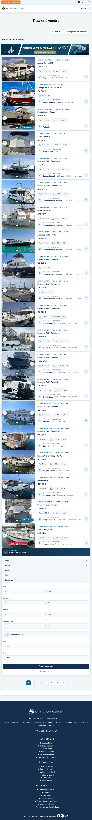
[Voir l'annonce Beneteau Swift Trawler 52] (86, 396)
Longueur (6, 598)
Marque (7, 565)
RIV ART (35, 816)
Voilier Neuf (47, 749)
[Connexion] (88, 2)
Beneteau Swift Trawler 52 (48, 382)
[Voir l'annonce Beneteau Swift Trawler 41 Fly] (86, 199)
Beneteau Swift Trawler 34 (48, 431)
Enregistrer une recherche (77, 32)
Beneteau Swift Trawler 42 (48, 259)
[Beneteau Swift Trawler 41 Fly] (18, 192)
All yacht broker (49, 78)
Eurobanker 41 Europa (46, 112)
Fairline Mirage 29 (44, 529)
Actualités (47, 795)
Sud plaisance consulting (50, 520)
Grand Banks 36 (44, 137)
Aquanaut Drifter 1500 (46, 235)
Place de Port (47, 780)
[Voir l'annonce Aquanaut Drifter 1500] (86, 248)
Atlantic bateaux (49, 102)
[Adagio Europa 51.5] (18, 69)
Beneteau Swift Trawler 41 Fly (49, 186)
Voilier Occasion (47, 751)
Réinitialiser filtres (46, 671)
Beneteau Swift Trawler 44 (48, 161)
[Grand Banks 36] (18, 143)
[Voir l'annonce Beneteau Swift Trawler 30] (86, 322)
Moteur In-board (47, 775)
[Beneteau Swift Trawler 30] (18, 314)
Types (7, 560)
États (6, 575)
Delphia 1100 (42, 480)
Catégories (9, 580)
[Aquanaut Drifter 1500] (18, 241)
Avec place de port (16, 634)
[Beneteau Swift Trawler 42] (18, 265)
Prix (4, 587)
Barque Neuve (47, 766)
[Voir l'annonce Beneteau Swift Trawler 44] (86, 175)
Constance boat (49, 495)
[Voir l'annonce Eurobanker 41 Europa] (86, 126)
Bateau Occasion (47, 746)
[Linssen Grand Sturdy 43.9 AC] (18, 462)
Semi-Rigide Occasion (47, 757)
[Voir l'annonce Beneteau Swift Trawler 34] (86, 445)
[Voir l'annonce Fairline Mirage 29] (86, 543)
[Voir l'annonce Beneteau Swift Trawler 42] (86, 273)
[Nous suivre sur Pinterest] (62, 816)
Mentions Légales (47, 804)
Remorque (47, 778)
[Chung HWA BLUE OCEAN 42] (18, 94)
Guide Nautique (47, 798)
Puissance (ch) (8, 621)
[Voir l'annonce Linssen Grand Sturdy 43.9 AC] (86, 469)
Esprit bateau (48, 323)
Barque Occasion (47, 769)
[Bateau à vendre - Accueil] (13, 8)
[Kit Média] (66, 816)
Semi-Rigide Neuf (47, 754)
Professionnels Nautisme (47, 801)
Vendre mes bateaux (47, 731)
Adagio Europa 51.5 (45, 63)
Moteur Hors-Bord (47, 772)
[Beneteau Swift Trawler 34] (18, 437)
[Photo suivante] (32, 69)
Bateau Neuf (47, 743)
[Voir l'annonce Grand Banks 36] (86, 150)
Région (5, 653)
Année (5, 610)
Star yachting (48, 151)
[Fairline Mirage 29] (18, 535)
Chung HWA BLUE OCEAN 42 (49, 87)
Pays (4, 641)
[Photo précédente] (5, 69)
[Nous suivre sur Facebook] (58, 816)
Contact (47, 792)
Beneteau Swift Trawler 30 (48, 308)
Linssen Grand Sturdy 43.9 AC (49, 456)
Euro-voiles (47, 422)
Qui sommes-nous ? (47, 790)
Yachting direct (48, 544)
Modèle (7, 570)
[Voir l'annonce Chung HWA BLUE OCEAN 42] (86, 101)
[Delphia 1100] (18, 486)
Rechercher (47, 666)
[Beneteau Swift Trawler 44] (18, 167)
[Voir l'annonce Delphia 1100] (86, 494)
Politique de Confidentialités (47, 807)
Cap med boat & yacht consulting (53, 176)
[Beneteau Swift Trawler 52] (18, 388)
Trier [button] (56, 32)
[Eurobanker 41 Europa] (18, 118)
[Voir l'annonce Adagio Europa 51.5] (86, 77)
